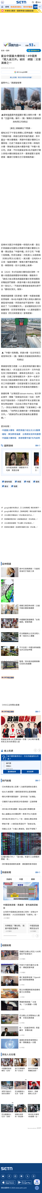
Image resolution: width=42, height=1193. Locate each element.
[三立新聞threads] (34, 1176)
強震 (9, 114)
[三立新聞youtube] (3, 1176)
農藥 (33, 879)
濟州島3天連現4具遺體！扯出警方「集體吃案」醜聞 (33, 1115)
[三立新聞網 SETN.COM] (2, 6)
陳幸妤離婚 (27, 6)
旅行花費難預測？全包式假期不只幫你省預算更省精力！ (20, 1069)
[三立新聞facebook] (9, 1176)
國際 (36, 6)
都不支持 (9, 769)
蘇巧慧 (8, 763)
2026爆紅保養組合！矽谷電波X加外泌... (18, 515)
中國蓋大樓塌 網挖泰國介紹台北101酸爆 (21, 430)
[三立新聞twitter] (27, 1176)
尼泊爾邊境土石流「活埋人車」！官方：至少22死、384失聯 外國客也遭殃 (20, 1092)
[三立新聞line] (21, 1176)
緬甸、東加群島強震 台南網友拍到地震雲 (21, 434)
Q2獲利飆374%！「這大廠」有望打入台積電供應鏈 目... (20, 858)
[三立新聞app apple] (8, 1182)
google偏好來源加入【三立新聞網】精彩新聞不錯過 (22, 507)
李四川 (8, 766)
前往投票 (30, 771)
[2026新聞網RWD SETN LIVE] (2, 2)
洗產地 (9, 879)
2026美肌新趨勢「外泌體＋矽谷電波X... (18, 523)
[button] (33, 2)
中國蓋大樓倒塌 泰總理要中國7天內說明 (21, 437)
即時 (7, 6)
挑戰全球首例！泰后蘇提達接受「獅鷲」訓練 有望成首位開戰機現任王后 (20, 1115)
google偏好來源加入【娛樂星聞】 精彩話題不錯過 (22, 511)
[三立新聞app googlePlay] (24, 1182)
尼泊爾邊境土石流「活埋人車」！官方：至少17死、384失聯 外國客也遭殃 (7, 1115)
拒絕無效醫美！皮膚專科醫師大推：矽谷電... (20, 527)
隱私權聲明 (5, 1187)
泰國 (18, 114)
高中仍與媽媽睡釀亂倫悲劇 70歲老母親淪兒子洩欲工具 (33, 1069)
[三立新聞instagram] (15, 1176)
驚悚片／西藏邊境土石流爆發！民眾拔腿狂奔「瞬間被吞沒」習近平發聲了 (33, 1092)
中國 (7, 118)
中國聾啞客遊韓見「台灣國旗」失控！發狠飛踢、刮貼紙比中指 (6, 1069)
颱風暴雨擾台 (16, 6)
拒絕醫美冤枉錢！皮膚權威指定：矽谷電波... (20, 519)
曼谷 (3, 139)
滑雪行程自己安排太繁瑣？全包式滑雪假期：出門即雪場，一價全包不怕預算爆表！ (6, 1092)
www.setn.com (21, 1187)
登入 (39, 2)
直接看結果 (12, 771)
